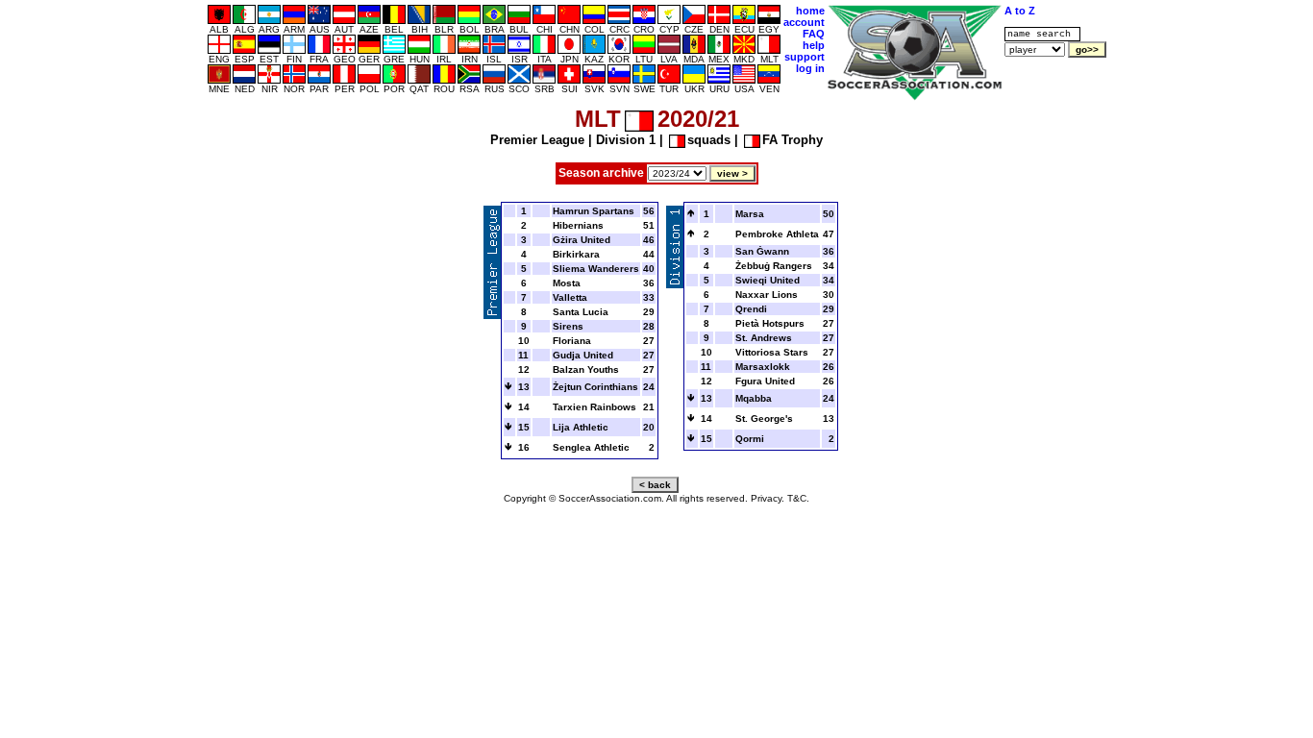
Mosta (567, 283)
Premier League (537, 140)
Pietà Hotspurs (770, 323)
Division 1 (626, 140)
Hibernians (578, 225)
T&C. (798, 498)
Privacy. (767, 498)
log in (810, 68)
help (814, 45)
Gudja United (583, 355)
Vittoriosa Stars (771, 352)
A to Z (1019, 10)
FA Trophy (792, 140)
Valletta (570, 297)
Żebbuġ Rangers (773, 265)
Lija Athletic (580, 427)
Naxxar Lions (766, 294)
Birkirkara (576, 254)
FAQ (814, 33)
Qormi (749, 438)
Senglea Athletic (591, 447)
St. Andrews (763, 337)
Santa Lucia (580, 312)
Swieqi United (767, 280)
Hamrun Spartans (593, 211)
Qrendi (751, 309)
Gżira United (581, 239)
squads (709, 140)
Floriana (572, 340)
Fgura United (765, 381)
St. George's (764, 418)
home (810, 10)
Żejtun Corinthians (595, 386)
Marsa (749, 214)
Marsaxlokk (762, 366)
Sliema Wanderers (596, 268)
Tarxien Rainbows (594, 407)
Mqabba (753, 398)
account (804, 22)
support (804, 56)
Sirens (568, 326)
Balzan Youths (586, 369)
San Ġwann (762, 251)
